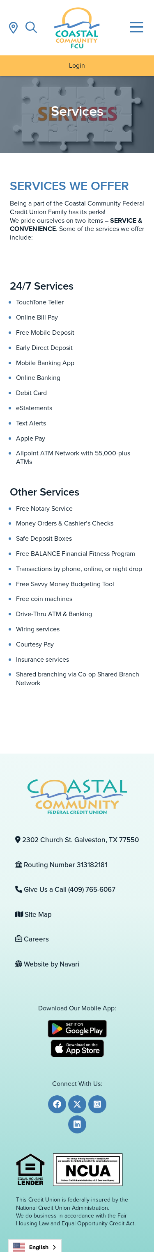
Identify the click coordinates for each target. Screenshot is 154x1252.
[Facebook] (57, 1104)
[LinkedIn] (77, 1124)
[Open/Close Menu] (137, 27)
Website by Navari (50, 964)
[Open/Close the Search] (31, 27)
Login (77, 65)
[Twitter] (77, 1104)
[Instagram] (97, 1104)
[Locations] (13, 27)
